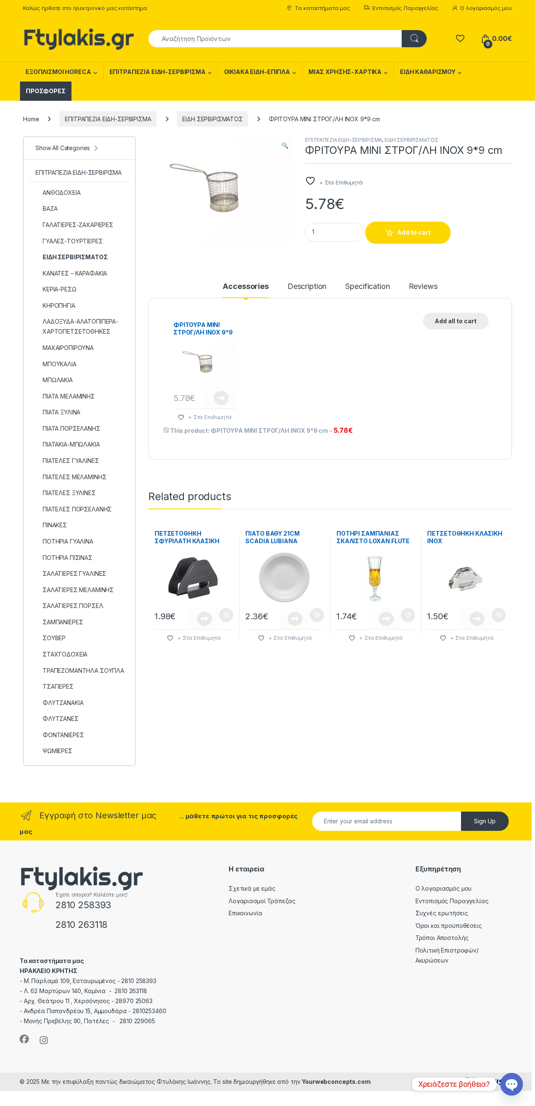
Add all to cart (455, 320)
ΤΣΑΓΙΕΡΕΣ (58, 686)
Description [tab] (307, 287)
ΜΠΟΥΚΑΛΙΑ (59, 364)
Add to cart (414, 232)
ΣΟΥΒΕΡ (54, 637)
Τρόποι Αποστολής (442, 937)
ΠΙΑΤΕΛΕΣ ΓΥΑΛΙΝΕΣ (71, 460)
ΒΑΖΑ (50, 208)
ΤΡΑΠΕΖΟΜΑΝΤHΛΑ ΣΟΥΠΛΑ (83, 670)
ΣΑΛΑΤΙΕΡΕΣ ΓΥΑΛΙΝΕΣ (74, 573)
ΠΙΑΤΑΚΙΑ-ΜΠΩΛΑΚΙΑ (71, 444)
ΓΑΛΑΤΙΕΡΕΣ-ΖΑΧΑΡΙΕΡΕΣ (78, 224)
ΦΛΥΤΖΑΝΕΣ (61, 718)
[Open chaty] (511, 1084)
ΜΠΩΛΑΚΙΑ (58, 379)
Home (31, 119)
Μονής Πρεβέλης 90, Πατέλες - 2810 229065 (89, 1020)
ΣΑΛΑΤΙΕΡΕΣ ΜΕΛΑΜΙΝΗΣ (78, 589)
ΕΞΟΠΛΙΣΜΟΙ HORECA (58, 71)
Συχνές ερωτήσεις (441, 913)
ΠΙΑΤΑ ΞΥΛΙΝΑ (61, 412)
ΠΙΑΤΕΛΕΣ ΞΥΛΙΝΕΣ (69, 492)
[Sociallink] (24, 1039)
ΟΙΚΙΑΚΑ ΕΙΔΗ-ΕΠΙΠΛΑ (257, 71)
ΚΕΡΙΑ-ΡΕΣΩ (59, 289)
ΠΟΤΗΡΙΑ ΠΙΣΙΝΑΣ (67, 557)
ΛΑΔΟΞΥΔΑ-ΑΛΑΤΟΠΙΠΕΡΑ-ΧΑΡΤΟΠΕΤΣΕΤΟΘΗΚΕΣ (80, 326)
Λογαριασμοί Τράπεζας (262, 900)
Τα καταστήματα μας (322, 8)
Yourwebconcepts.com (336, 1081)
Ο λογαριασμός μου (486, 8)
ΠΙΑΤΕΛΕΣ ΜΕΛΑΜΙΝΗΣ (74, 476)
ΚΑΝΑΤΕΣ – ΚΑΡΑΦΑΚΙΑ (75, 273)
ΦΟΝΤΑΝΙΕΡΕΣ (63, 734)
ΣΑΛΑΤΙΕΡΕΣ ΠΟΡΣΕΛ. (73, 605)
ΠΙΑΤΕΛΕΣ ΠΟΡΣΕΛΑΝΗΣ (77, 509)
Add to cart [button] (226, 615)
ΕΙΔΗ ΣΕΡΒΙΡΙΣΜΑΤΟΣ (212, 119)
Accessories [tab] (245, 287)
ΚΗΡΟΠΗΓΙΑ (59, 305)
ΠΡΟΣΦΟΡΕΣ (46, 91)
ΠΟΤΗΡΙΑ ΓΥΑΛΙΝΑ (68, 541)
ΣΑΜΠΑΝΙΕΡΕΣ (63, 622)
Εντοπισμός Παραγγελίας (405, 8)
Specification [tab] (367, 287)
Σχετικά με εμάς (252, 888)
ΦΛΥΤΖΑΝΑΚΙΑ (63, 702)
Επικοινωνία (245, 913)
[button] (284, 145)
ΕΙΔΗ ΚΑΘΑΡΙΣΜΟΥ (428, 71)
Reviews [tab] (423, 287)
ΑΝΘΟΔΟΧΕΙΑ (62, 192)
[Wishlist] (460, 39)
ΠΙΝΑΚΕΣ (55, 525)
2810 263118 (81, 924)
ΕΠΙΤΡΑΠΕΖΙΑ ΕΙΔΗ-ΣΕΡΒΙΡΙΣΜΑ (158, 71)
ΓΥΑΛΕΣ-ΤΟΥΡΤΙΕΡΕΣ (73, 241)
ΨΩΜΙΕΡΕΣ (57, 750)
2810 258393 (83, 904)
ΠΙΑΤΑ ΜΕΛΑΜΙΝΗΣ (69, 396)
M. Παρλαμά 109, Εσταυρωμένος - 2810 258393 (90, 980)
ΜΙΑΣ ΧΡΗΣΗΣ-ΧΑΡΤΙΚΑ (345, 71)
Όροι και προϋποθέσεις (448, 925)
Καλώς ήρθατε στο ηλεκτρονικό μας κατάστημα (85, 8)
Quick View (220, 398)
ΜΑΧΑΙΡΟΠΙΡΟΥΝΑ (68, 347)
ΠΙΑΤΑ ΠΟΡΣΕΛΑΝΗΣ (71, 428)
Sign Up (485, 821)
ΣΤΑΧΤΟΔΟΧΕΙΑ (65, 654)
